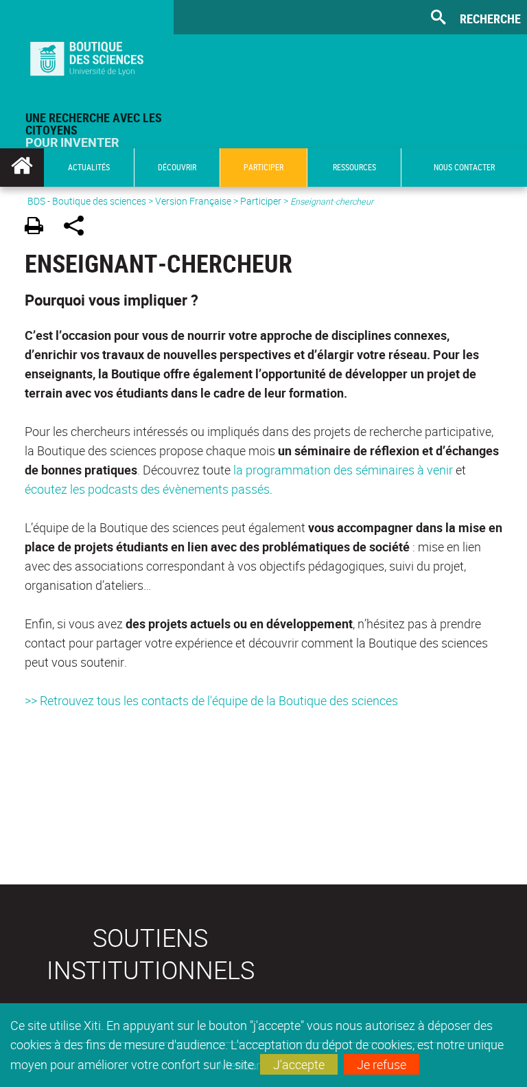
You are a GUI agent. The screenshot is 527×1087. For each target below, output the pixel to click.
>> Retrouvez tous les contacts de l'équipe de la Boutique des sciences (211, 700)
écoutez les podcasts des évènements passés (147, 489)
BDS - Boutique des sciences (86, 200)
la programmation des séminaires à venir (343, 469)
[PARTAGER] (78, 227)
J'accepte (299, 1064)
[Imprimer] (39, 227)
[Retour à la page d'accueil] (87, 55)
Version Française (193, 200)
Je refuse (381, 1064)
